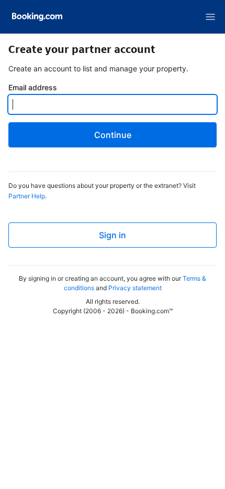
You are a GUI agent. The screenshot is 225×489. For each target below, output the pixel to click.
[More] (210, 16)
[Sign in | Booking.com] (37, 17)
